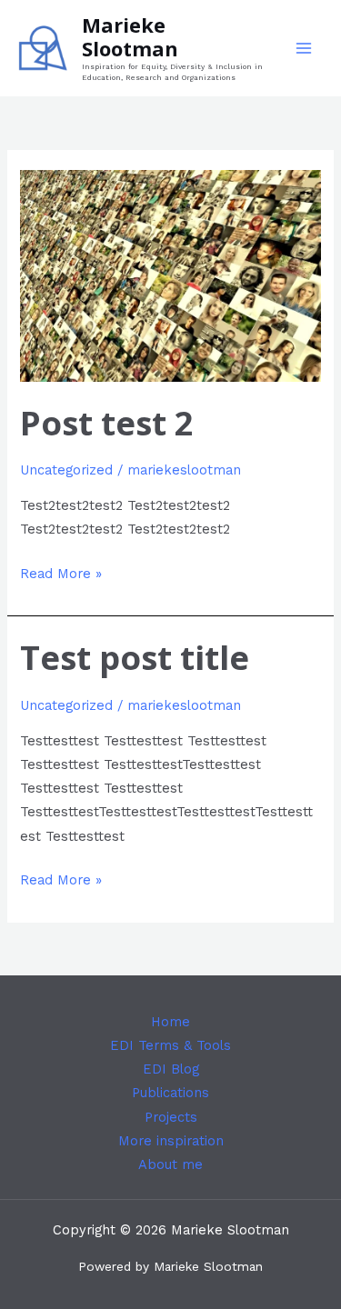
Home (170, 1022)
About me (170, 1164)
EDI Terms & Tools (170, 1045)
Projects (171, 1117)
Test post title (134, 657)
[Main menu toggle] (304, 48)
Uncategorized (66, 470)
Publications (170, 1092)
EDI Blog (171, 1069)
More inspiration (171, 1141)
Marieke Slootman (130, 37)
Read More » (61, 572)
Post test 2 (107, 422)
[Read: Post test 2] (170, 274)
